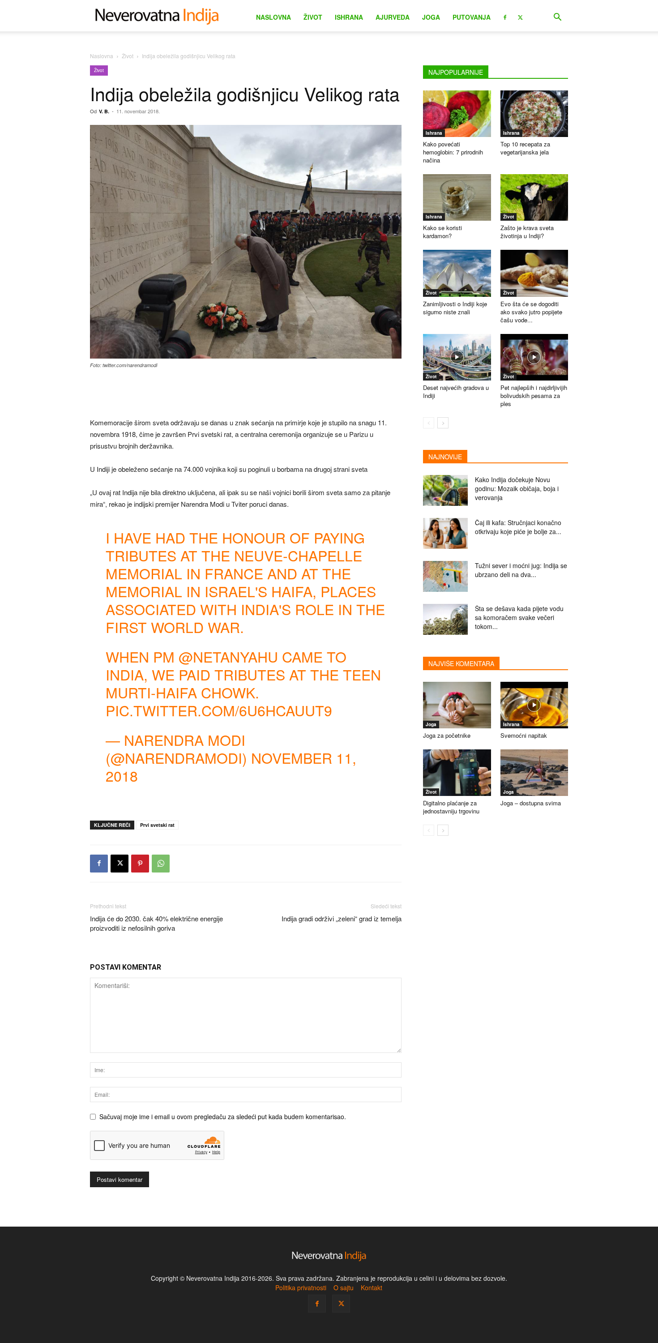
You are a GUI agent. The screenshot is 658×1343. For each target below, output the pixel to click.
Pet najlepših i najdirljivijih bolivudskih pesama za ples (533, 395)
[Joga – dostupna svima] (534, 772)
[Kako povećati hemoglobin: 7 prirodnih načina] (457, 113)
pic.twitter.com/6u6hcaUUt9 (219, 710)
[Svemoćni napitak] (534, 705)
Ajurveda (393, 17)
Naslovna (273, 17)
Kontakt (371, 1287)
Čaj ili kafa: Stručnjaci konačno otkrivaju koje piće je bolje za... (518, 527)
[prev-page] (428, 422)
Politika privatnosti (300, 1287)
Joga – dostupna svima (530, 803)
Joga (431, 17)
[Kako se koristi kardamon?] (457, 197)
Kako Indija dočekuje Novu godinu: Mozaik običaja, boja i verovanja (517, 488)
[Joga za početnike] (457, 705)
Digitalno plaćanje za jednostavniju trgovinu (451, 807)
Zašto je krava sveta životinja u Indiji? (527, 231)
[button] (557, 18)
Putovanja (472, 17)
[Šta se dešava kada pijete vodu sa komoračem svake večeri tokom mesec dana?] (445, 619)
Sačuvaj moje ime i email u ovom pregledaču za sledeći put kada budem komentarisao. (222, 1116)
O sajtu (343, 1287)
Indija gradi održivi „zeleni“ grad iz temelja (342, 918)
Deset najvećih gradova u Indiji (456, 391)
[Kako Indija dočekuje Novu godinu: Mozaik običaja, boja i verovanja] (445, 490)
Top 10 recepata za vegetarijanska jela (525, 148)
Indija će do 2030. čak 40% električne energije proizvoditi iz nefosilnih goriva (156, 923)
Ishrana (349, 17)
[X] (520, 16)
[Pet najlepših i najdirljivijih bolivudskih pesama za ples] (534, 357)
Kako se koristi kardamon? (442, 231)
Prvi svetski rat (157, 824)
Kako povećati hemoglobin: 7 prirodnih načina (453, 152)
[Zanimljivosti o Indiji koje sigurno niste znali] (457, 273)
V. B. (104, 111)
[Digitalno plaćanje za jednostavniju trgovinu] (457, 772)
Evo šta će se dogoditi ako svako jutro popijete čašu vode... (531, 311)
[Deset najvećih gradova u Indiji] (457, 357)
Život (312, 17)
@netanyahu (228, 656)
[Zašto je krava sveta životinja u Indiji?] (534, 197)
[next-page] (443, 422)
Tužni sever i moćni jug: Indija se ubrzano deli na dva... (521, 570)
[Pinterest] (140, 864)
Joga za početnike (446, 735)
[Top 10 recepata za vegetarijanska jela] (534, 113)
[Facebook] (505, 16)
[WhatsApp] (161, 864)
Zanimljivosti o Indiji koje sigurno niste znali (455, 307)
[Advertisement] (245, 394)
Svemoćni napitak (523, 735)
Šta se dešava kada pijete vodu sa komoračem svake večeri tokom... (519, 617)
